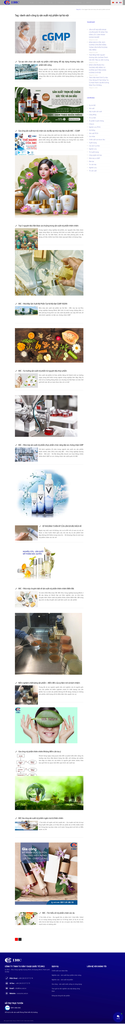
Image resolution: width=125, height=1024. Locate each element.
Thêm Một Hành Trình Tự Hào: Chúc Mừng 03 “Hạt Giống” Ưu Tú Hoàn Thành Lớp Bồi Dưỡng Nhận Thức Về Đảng (99, 81)
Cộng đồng (92, 115)
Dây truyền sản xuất (95, 111)
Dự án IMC (92, 105)
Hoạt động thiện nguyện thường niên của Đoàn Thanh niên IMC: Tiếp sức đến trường (99, 57)
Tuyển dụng (93, 143)
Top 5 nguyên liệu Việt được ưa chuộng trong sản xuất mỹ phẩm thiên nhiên (48, 226)
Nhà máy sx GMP (94, 158)
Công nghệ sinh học (95, 155)
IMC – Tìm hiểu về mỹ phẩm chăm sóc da (58, 913)
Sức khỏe (92, 136)
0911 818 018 (15, 1008)
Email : (18, 988)
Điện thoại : (21, 978)
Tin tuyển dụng (94, 152)
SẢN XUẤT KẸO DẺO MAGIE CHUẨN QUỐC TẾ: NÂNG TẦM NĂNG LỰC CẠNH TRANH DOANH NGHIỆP (98, 33)
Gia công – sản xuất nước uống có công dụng (67, 984)
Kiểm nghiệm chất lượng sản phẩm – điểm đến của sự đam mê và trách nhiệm (49, 683)
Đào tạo (91, 161)
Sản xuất (91, 108)
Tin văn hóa (92, 164)
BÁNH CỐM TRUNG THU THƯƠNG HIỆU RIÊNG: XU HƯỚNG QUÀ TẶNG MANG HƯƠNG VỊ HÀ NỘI (97, 68)
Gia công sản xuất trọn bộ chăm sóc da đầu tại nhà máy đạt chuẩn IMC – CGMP (49, 131)
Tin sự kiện (92, 118)
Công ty (91, 124)
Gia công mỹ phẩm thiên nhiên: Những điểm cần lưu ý (39, 751)
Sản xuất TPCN (93, 133)
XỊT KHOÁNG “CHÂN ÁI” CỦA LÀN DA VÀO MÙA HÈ (61, 526)
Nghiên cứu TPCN (94, 127)
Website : (18, 993)
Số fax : (20, 983)
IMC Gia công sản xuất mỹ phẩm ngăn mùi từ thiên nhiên (40, 818)
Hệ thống (92, 130)
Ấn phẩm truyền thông (96, 121)
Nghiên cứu (93, 149)
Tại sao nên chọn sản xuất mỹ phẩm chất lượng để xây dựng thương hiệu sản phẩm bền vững (50, 63)
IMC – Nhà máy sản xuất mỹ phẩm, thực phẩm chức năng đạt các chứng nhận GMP (50, 445)
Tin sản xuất (93, 171)
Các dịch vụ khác (94, 146)
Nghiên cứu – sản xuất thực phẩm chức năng (66, 975)
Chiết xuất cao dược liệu (97, 139)
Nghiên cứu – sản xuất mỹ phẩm (62, 980)
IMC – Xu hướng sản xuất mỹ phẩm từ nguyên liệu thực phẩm (42, 371)
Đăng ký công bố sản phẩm (61, 996)
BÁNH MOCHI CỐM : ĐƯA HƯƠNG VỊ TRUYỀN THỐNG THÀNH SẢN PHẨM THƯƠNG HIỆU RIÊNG (98, 46)
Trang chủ (78, 9)
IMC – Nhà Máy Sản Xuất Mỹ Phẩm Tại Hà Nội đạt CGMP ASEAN (42, 304)
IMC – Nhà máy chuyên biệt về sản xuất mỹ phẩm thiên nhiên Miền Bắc (46, 588)
